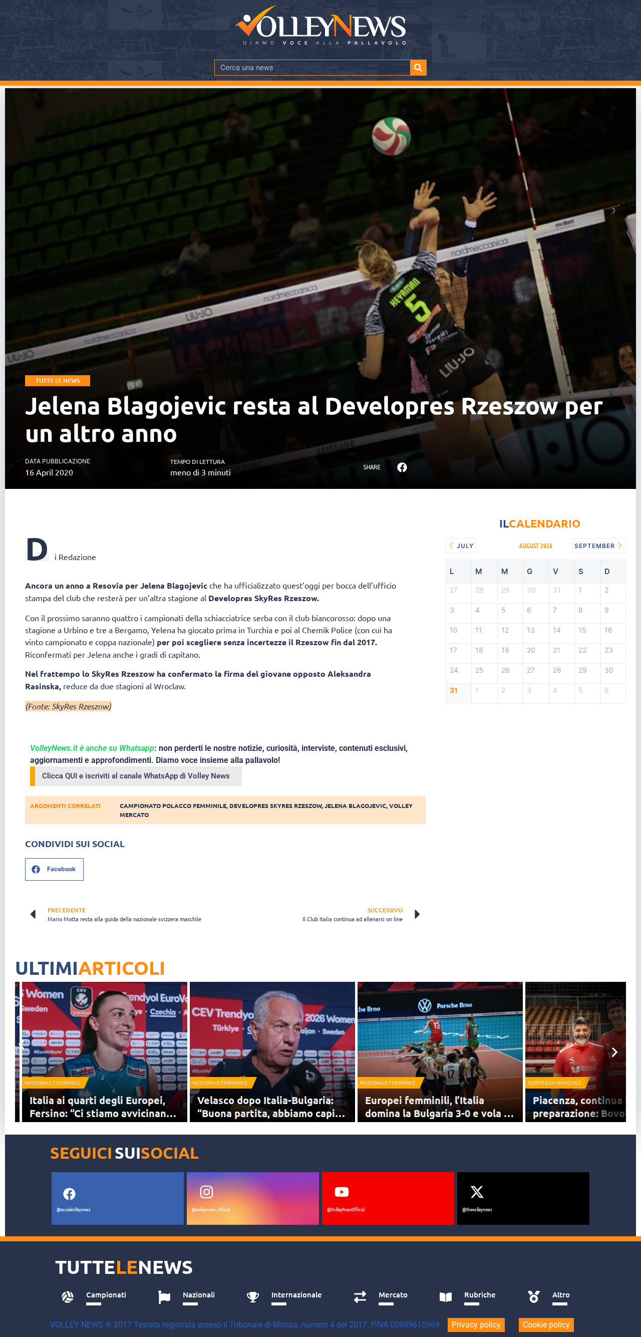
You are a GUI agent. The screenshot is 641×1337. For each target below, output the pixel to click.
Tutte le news (58, 380)
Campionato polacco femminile (173, 805)
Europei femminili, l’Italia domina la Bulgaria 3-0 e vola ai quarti (438, 1113)
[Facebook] (69, 1193)
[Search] (418, 67)
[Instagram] (206, 1191)
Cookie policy (546, 1324)
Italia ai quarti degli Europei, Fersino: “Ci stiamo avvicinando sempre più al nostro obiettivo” (104, 1113)
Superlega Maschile (554, 1083)
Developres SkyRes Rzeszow (275, 805)
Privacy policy (476, 1324)
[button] (402, 467)
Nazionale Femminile (52, 1083)
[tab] (98, 1297)
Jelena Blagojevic (355, 805)
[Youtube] (341, 1191)
